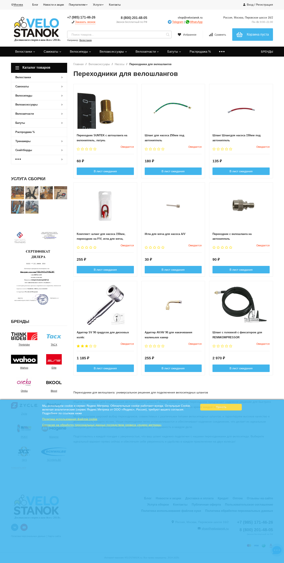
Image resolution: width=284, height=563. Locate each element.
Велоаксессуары (112, 51)
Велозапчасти (146, 51)
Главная (78, 64)
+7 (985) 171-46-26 (81, 17)
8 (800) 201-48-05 (134, 18)
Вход (250, 4)
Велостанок (85, 40)
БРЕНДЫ (267, 51)
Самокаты (51, 51)
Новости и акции (53, 4)
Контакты (115, 4)
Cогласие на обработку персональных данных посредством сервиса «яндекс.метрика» (102, 425)
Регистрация (264, 4)
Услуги (97, 4)
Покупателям (77, 4)
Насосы (119, 64)
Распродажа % (200, 51)
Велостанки (24, 51)
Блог (35, 4)
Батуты (173, 51)
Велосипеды (79, 51)
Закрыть (278, 561)
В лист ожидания (105, 171)
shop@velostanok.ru (190, 17)
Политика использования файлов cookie (69, 419)
